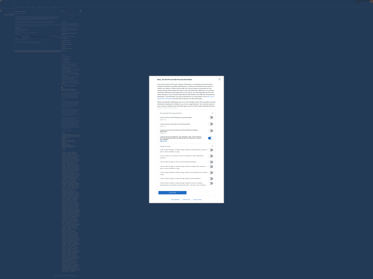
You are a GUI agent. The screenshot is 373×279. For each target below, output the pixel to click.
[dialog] (186, 139)
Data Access (186, 199)
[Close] (220, 80)
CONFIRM (172, 192)
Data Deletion (175, 199)
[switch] (210, 117)
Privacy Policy (197, 199)
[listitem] (186, 113)
